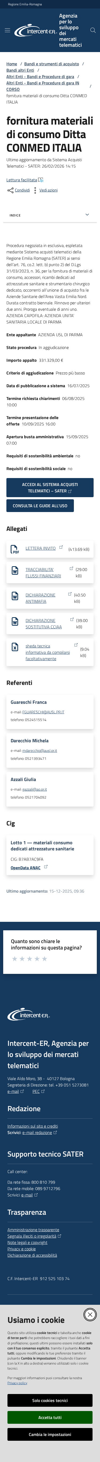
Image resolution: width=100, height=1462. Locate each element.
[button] (93, 30)
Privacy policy (17, 1383)
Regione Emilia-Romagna (25, 4)
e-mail (13, 1091)
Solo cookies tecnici (50, 1400)
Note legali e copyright (27, 1242)
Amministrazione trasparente (33, 1229)
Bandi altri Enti (20, 70)
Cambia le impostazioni (50, 1434)
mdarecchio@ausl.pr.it (39, 750)
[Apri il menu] (7, 30)
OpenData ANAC (26, 867)
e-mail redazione (37, 1132)
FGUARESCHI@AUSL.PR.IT (43, 712)
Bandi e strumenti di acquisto (51, 64)
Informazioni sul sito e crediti (32, 1126)
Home (11, 64)
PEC (36, 1091)
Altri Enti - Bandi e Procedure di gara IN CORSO (42, 86)
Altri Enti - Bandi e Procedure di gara (40, 76)
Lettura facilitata (21, 180)
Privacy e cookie (21, 1249)
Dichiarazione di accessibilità (32, 1255)
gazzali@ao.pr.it (34, 789)
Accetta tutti (50, 1417)
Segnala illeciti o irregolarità (31, 1236)
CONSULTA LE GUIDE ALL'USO (40, 505)
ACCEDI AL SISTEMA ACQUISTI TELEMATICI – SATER (50, 487)
